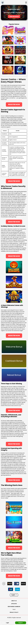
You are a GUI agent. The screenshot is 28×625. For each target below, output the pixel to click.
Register (20, 622)
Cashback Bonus (14, 360)
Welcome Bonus (14, 346)
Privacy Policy (14, 612)
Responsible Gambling (14, 606)
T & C (14, 609)
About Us (14, 601)
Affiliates (14, 603)
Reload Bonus (14, 375)
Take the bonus (14, 16)
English (14, 595)
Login (7, 622)
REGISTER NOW (14, 104)
